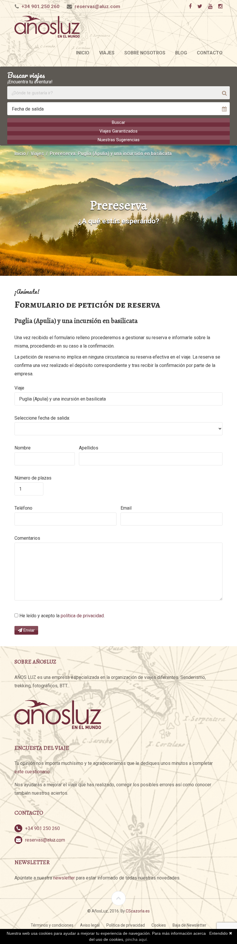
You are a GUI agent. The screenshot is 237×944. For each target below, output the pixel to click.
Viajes (106, 53)
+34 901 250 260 (40, 6)
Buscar (118, 122)
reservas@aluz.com (97, 6)
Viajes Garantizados (118, 131)
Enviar (28, 630)
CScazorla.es (138, 911)
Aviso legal (90, 925)
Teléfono (23, 508)
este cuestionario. (32, 771)
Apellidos (88, 448)
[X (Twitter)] (199, 6)
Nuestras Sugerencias (119, 139)
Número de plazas (32, 478)
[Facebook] (190, 6)
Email (126, 508)
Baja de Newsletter (189, 925)
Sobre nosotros (144, 53)
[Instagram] (220, 6)
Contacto (210, 53)
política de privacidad (82, 615)
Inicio (82, 53)
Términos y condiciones (52, 925)
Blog (181, 53)
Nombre (22, 448)
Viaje (19, 388)
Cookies (158, 925)
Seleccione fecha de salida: (42, 418)
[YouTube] (210, 6)
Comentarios (27, 538)
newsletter (64, 878)
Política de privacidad (125, 925)
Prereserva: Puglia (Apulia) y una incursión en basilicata (111, 153)
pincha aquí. (136, 939)
